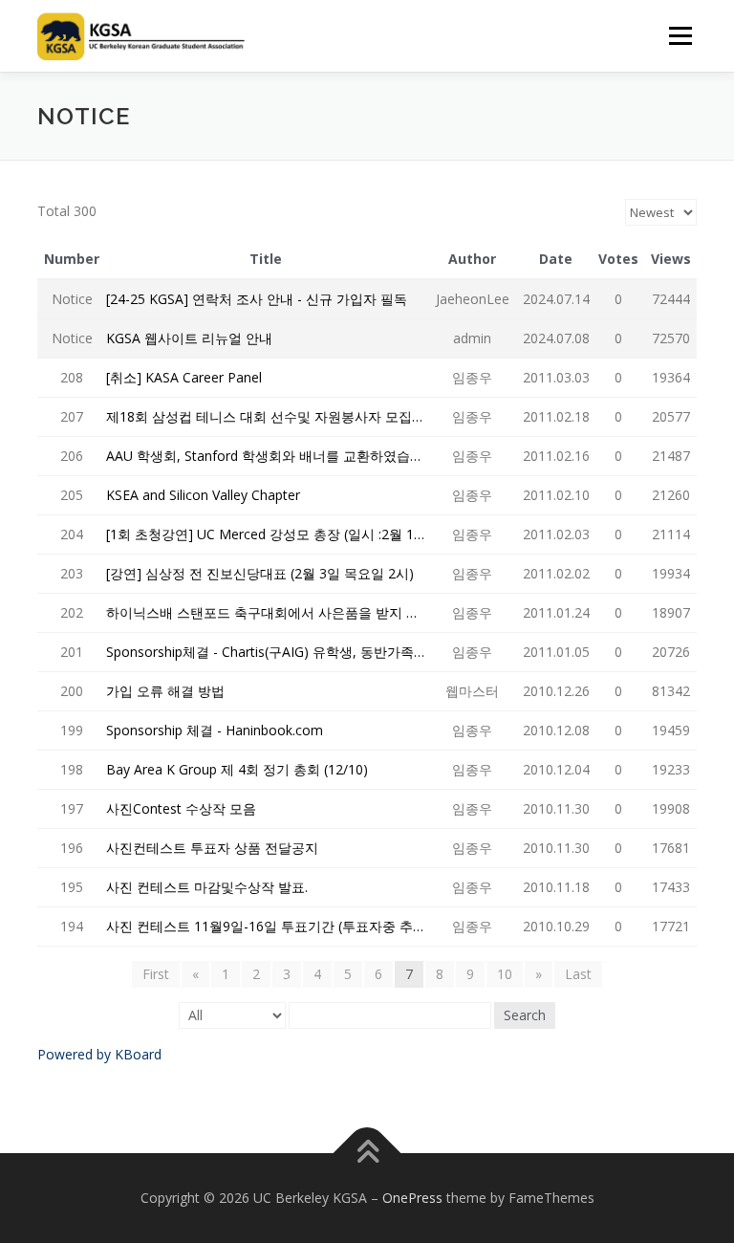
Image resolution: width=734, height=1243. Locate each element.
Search (525, 1015)
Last (578, 974)
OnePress (412, 1197)
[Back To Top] (367, 1154)
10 (504, 974)
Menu (680, 35)
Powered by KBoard (99, 1054)
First (155, 974)
